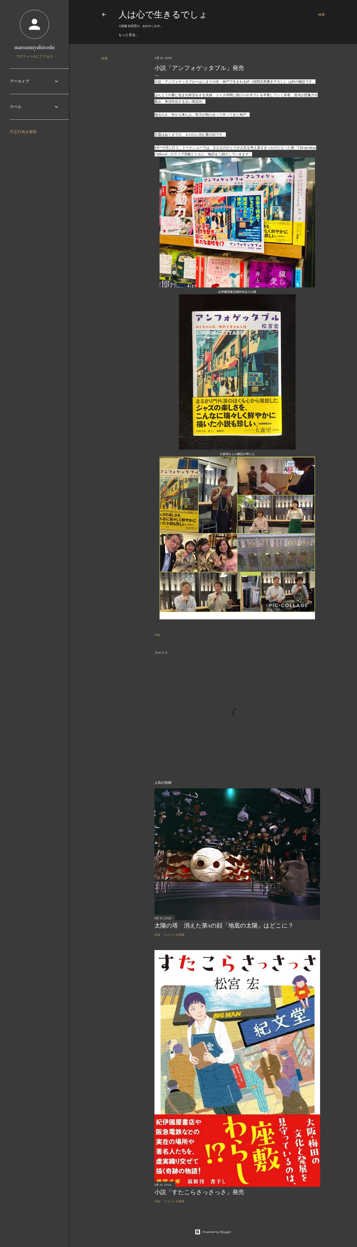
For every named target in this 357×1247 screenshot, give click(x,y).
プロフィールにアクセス (34, 56)
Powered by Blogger (217, 1232)
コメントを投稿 (174, 934)
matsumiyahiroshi (34, 47)
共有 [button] (104, 58)
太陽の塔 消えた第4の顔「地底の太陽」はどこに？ (224, 925)
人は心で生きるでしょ (163, 14)
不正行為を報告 (23, 131)
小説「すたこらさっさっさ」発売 (199, 1192)
